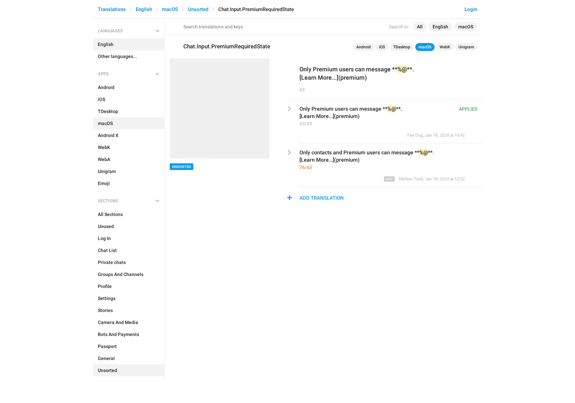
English (144, 9)
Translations (112, 9)
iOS (382, 47)
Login (471, 9)
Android (363, 47)
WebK (445, 47)
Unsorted (198, 9)
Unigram (466, 47)
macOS (170, 9)
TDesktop (401, 47)
